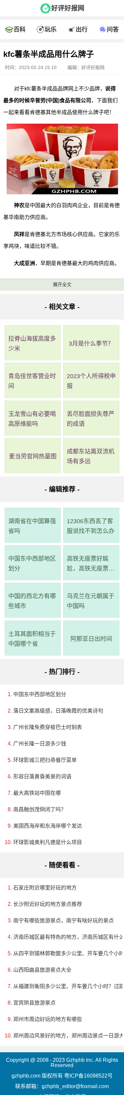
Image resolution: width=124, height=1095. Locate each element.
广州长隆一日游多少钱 (39, 743)
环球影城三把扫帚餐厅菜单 (45, 760)
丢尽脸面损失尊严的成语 (90, 419)
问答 (113, 29)
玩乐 (51, 29)
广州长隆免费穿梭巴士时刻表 (47, 727)
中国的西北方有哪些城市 (32, 601)
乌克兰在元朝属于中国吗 (90, 601)
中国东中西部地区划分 (32, 563)
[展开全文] (62, 44)
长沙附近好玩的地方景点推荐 (47, 904)
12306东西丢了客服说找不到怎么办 (90, 526)
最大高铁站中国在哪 (37, 793)
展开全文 (62, 284)
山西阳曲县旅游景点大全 (42, 970)
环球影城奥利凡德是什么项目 (47, 842)
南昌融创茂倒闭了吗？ (39, 809)
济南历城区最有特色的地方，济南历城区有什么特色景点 (64, 937)
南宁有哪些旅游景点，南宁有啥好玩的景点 (63, 920)
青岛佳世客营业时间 (32, 381)
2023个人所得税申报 (91, 381)
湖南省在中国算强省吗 (32, 526)
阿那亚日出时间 (91, 639)
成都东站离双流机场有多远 (90, 456)
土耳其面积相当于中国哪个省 (32, 639)
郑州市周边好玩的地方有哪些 (47, 1019)
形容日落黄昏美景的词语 (42, 776)
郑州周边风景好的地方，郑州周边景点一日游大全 (64, 1035)
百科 (19, 29)
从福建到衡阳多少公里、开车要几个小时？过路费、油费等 (64, 986)
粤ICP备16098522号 (88, 1076)
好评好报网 (67, 8)
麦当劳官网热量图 (33, 456)
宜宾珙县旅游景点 (34, 1003)
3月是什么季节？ (91, 343)
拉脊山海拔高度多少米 (32, 343)
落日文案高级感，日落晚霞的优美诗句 (58, 711)
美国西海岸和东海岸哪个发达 (47, 826)
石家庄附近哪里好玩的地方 (45, 887)
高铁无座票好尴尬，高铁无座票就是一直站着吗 (90, 564)
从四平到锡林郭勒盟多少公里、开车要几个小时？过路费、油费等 (64, 953)
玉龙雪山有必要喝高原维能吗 (32, 419)
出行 (82, 29)
